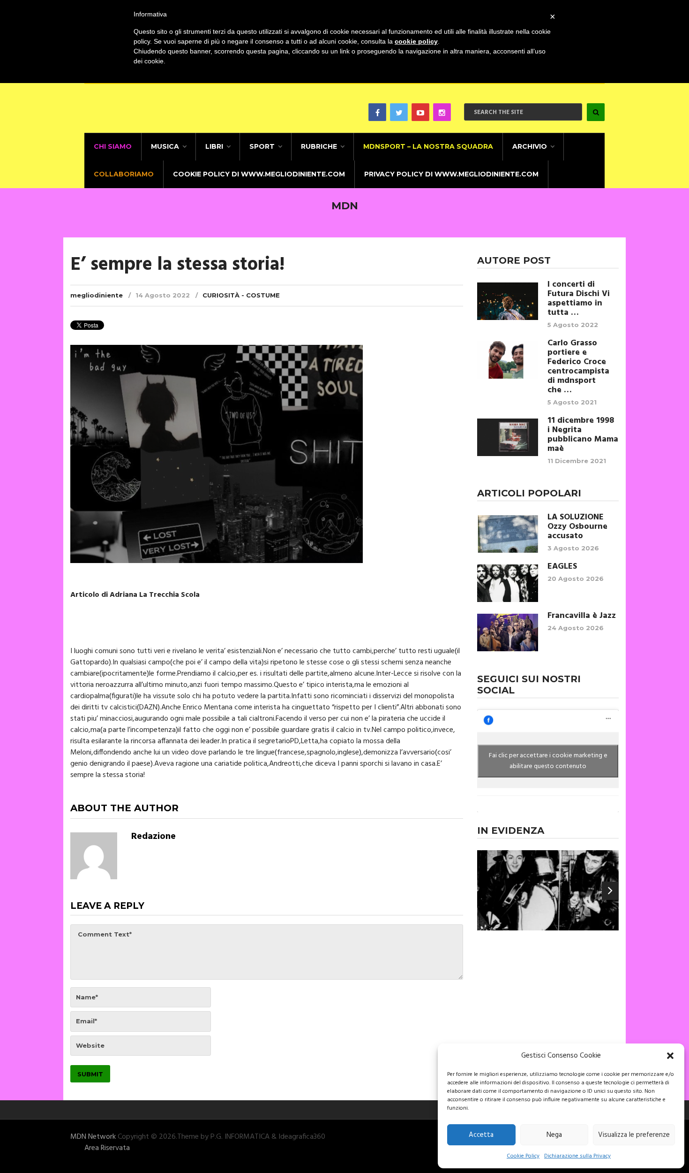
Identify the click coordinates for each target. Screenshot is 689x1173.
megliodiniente (96, 295)
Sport (262, 146)
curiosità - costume (241, 295)
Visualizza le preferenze (634, 1135)
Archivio (529, 146)
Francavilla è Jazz (581, 616)
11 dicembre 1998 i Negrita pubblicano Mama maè (582, 435)
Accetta (481, 1135)
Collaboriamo (124, 174)
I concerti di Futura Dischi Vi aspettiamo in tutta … (578, 299)
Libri (214, 146)
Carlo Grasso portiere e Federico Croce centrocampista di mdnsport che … (578, 367)
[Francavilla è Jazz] (507, 632)
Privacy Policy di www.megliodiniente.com (451, 174)
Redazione (153, 836)
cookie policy (416, 41)
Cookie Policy (523, 1156)
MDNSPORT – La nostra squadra (428, 146)
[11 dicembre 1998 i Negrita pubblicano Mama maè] (507, 437)
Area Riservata (107, 1148)
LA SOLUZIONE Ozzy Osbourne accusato (577, 527)
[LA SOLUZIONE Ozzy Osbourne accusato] (507, 534)
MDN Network (93, 1137)
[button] (670, 1055)
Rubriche (319, 146)
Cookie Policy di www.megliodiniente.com (259, 174)
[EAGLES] (507, 583)
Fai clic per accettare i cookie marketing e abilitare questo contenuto (548, 761)
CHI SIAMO (113, 146)
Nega (554, 1135)
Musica (165, 146)
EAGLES (562, 566)
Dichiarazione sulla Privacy (577, 1156)
